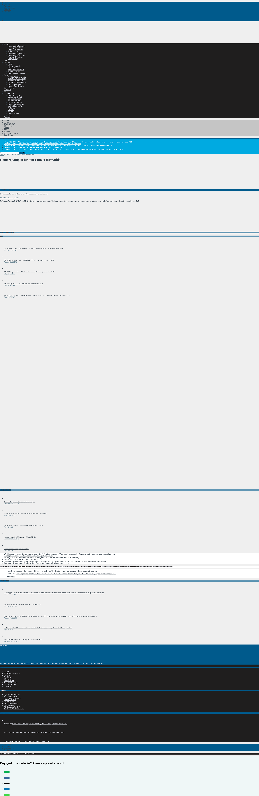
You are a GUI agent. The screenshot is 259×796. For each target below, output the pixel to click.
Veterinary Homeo (14, 71)
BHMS (10, 64)
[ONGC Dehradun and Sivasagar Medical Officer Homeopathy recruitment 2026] (8, 257)
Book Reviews (9, 681)
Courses (7, 62)
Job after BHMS (109, 566)
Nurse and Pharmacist (16, 70)
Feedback (7, 750)
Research (7, 117)
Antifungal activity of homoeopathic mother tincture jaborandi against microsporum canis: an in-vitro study (41, 558)
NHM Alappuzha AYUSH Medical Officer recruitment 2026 (23, 283)
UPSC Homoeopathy (15, 84)
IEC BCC (7, 686)
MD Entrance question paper (122, 566)
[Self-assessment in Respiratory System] (8, 545)
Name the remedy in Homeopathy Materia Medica (20, 537)
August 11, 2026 (10, 250)
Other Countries (13, 113)
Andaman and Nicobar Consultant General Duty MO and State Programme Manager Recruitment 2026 (37, 295)
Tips (5, 129)
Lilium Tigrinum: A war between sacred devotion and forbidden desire (39, 732)
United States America (16, 104)
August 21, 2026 (10, 594)
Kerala (10, 115)
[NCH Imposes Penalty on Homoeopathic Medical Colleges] (8, 636)
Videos (6, 120)
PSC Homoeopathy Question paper (142, 566)
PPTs (6, 91)
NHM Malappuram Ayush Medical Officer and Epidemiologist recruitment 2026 (29, 272)
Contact (7, 11)
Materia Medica (13, 51)
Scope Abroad (9, 93)
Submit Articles (9, 8)
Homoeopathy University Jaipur (89, 566)
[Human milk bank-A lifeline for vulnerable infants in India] (8, 601)
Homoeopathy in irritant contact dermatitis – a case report (24, 194)
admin (16, 198)
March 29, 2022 (9, 515)
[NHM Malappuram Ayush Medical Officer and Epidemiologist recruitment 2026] (8, 268)
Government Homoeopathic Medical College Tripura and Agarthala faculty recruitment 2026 (33, 248)
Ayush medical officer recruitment (9, 566)
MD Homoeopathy (14, 66)
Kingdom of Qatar (14, 99)
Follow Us (7, 10)
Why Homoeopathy (11, 133)
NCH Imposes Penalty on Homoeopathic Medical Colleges (23, 639)
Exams (6, 75)
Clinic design (8, 126)
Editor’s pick (4, 581)
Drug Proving (13, 59)
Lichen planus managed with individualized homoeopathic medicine (28, 556)
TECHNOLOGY (9, 124)
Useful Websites (10, 701)
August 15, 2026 (10, 618)
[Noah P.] (6, 720)
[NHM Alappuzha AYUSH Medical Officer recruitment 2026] (8, 280)
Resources (8, 6)
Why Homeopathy (10, 696)
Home (6, 2)
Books (6, 122)
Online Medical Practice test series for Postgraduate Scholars (23, 525)
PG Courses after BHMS (13, 707)
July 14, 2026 (9, 274)
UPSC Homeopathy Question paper (162, 566)
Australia (11, 111)
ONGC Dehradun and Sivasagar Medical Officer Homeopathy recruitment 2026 (29, 260)
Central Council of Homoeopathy (35, 566)
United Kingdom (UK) (15, 106)
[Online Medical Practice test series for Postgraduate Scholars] (8, 522)
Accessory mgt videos (12, 673)
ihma (103, 566)
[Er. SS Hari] (6, 729)
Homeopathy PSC (49, 566)
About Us (7, 745)
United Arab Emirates (15, 97)
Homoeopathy (58, 566)
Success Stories (10, 684)
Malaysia (11, 108)
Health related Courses (16, 73)
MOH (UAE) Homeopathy (17, 79)
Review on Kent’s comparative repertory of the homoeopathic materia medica (39, 724)
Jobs (5, 60)
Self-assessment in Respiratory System (16, 549)
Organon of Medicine (15, 50)
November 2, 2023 (6, 198)
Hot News (7, 4)
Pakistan (11, 110)
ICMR (99, 566)
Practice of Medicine (15, 57)
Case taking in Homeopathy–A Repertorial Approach (30, 741)
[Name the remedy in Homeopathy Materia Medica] (8, 533)
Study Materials (9, 88)
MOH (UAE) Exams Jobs (17, 77)
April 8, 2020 (8, 527)
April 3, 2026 (8, 630)
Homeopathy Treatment (12, 698)
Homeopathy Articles (15, 48)
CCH (20, 566)
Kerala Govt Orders (11, 682)
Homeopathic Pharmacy (16, 55)
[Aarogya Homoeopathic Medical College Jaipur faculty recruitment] (8, 510)
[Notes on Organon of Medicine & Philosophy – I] (8, 498)
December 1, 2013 (10, 504)
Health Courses (9, 705)
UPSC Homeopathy (11, 703)
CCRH (23, 566)
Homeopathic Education (16, 46)
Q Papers (7, 90)
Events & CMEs (9, 675)
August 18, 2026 (10, 606)
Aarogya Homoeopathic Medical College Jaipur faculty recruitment (25, 513)
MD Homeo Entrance (15, 81)
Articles (6, 44)
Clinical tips (8, 679)
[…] (137, 201)
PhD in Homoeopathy (16, 68)
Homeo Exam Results (16, 86)
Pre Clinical (8, 677)
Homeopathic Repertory (16, 53)
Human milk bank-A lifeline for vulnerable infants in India (24, 559)
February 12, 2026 (10, 641)
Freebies (7, 131)
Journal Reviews (10, 700)
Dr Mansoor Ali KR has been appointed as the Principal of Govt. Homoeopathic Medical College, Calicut (38, 628)
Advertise (7, 746)
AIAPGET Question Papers (14, 709)
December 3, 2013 (10, 550)
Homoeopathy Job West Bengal (71, 566)
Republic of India (14, 95)
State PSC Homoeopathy (17, 82)
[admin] (6, 738)
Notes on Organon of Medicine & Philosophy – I (19, 502)
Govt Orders (8, 135)
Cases (6, 128)
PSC (131, 566)
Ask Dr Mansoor (10, 748)
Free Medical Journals (12, 694)
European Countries (15, 102)
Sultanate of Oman (14, 101)
